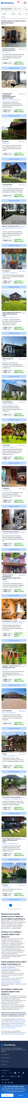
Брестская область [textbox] (6, 9)
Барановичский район (13, 1020)
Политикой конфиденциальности (16, 1091)
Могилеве (20, 1034)
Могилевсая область (11, 1028)
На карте (23, 49)
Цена (20, 13)
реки (18, 969)
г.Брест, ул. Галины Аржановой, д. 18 (11, 99)
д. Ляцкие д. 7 (5, 669)
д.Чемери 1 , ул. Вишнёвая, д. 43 (10, 843)
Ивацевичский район (20, 1022)
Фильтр (14, 13)
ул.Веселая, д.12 (6, 886)
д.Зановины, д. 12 (6, 52)
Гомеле (3, 1034)
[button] (24, 37)
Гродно (11, 1034)
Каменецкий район (9, 1022)
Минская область (15, 1025)
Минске (24, 1032)
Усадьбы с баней (6, 966)
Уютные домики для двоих (8, 978)
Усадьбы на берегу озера (8, 969)
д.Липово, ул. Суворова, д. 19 (9, 447)
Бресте (7, 1034)
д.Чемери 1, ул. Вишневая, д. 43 (10, 317)
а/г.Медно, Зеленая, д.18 (8, 403)
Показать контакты (14, 68)
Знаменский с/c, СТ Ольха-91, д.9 (10, 533)
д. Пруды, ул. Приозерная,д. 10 (9, 755)
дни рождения (16, 982)
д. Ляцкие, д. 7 (5, 581)
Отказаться (20, 1095)
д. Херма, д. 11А (6, 143)
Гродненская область (11, 1026)
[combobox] (7, 9)
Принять (7, 1095)
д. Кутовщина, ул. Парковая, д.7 (10, 272)
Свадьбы (10, 982)
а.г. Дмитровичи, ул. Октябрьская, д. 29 (12, 799)
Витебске (15, 1034)
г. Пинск (4, 360)
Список (19, 8)
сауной (14, 966)
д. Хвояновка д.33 (6, 490)
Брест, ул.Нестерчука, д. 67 (9, 712)
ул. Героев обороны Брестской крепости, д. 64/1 (13, 228)
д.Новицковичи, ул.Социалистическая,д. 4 (13, 623)
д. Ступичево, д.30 (6, 186)
